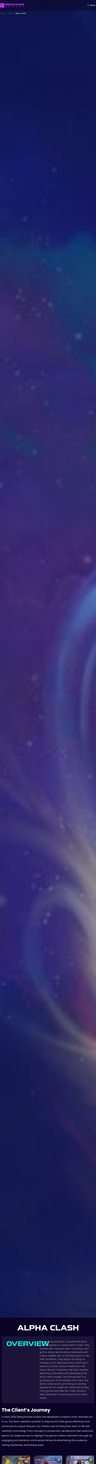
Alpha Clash (20, 13)
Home (2, 13)
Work (10, 13)
